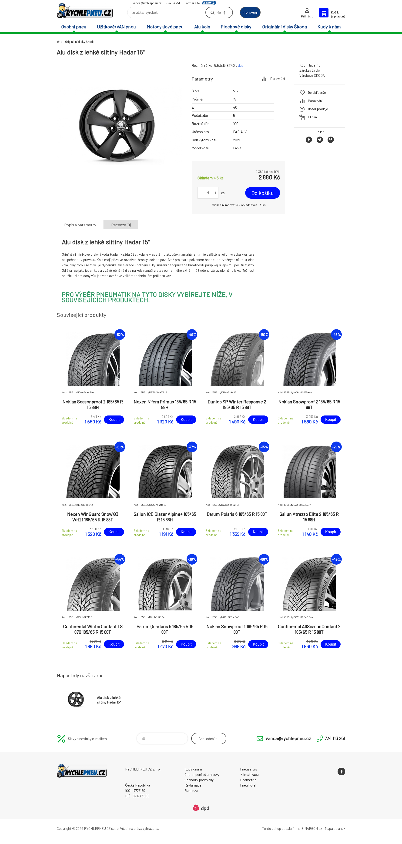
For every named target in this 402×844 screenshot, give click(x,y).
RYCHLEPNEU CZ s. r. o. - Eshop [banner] (85, 11)
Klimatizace (249, 774)
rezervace (250, 12)
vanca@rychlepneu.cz (147, 3)
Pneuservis (248, 769)
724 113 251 (173, 3)
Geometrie (248, 780)
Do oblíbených (317, 92)
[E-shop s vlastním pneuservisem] (58, 41)
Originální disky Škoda (284, 26)
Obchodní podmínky (199, 780)
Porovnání (277, 78)
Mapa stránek (335, 828)
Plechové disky (236, 26)
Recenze (191, 790)
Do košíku (262, 193)
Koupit (114, 420)
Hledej (220, 12)
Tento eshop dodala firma (281, 828)
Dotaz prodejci (318, 109)
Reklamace (192, 785)
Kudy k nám (329, 26)
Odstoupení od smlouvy (201, 774)
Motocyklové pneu (165, 26)
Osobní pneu (73, 26)
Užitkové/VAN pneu (116, 26)
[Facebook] (341, 771)
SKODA (319, 75)
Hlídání (313, 117)
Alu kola (202, 26)
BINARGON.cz (311, 828)
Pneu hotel (248, 785)
